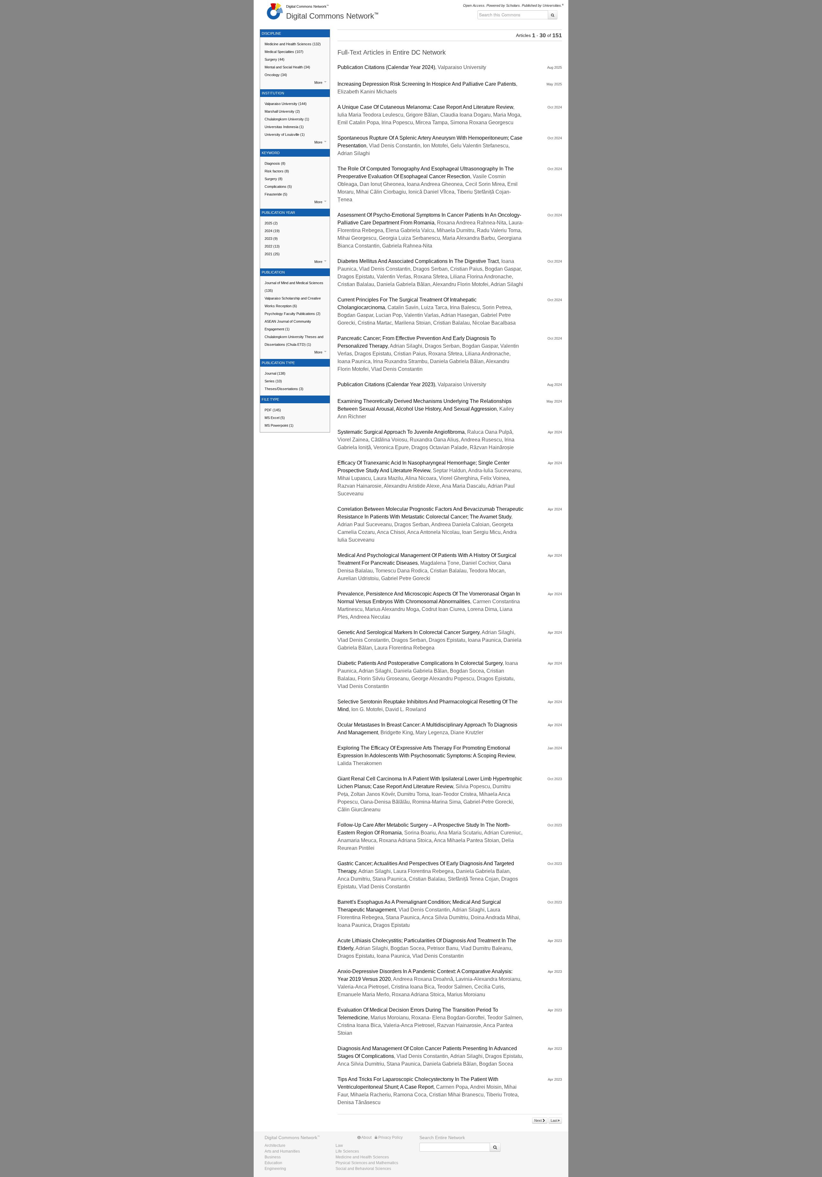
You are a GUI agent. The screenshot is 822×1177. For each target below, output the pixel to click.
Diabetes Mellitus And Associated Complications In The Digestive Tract (418, 261)
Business (273, 1157)
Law (339, 1145)
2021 (272, 254)
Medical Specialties (284, 52)
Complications (278, 186)
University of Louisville (285, 134)
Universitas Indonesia (284, 127)
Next (538, 1120)
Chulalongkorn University (287, 119)
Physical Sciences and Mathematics (367, 1163)
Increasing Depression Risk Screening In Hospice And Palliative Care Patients (426, 84)
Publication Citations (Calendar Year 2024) (386, 67)
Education (273, 1163)
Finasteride (276, 194)
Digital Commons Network (306, 6)
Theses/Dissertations (284, 389)
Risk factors (277, 171)
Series (273, 381)
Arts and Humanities (282, 1151)
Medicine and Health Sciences (293, 44)
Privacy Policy (390, 1137)
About (366, 1137)
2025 (271, 223)
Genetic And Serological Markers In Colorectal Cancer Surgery (408, 632)
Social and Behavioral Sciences (363, 1168)
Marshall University (282, 111)
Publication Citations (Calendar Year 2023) (386, 384)
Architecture (275, 1145)
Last (554, 1120)
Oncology (276, 75)
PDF (273, 410)
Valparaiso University (286, 104)
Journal (275, 373)
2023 (271, 238)
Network (291, 1137)
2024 (272, 231)
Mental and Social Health (287, 67)
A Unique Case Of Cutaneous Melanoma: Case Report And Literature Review (425, 107)
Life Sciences (347, 1151)
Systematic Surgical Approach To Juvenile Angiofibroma (401, 432)
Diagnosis (275, 163)
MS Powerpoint (279, 425)
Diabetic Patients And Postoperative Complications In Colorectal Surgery (420, 663)
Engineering (275, 1168)
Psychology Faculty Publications (292, 314)
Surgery (274, 59)
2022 (272, 246)
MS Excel (275, 418)
